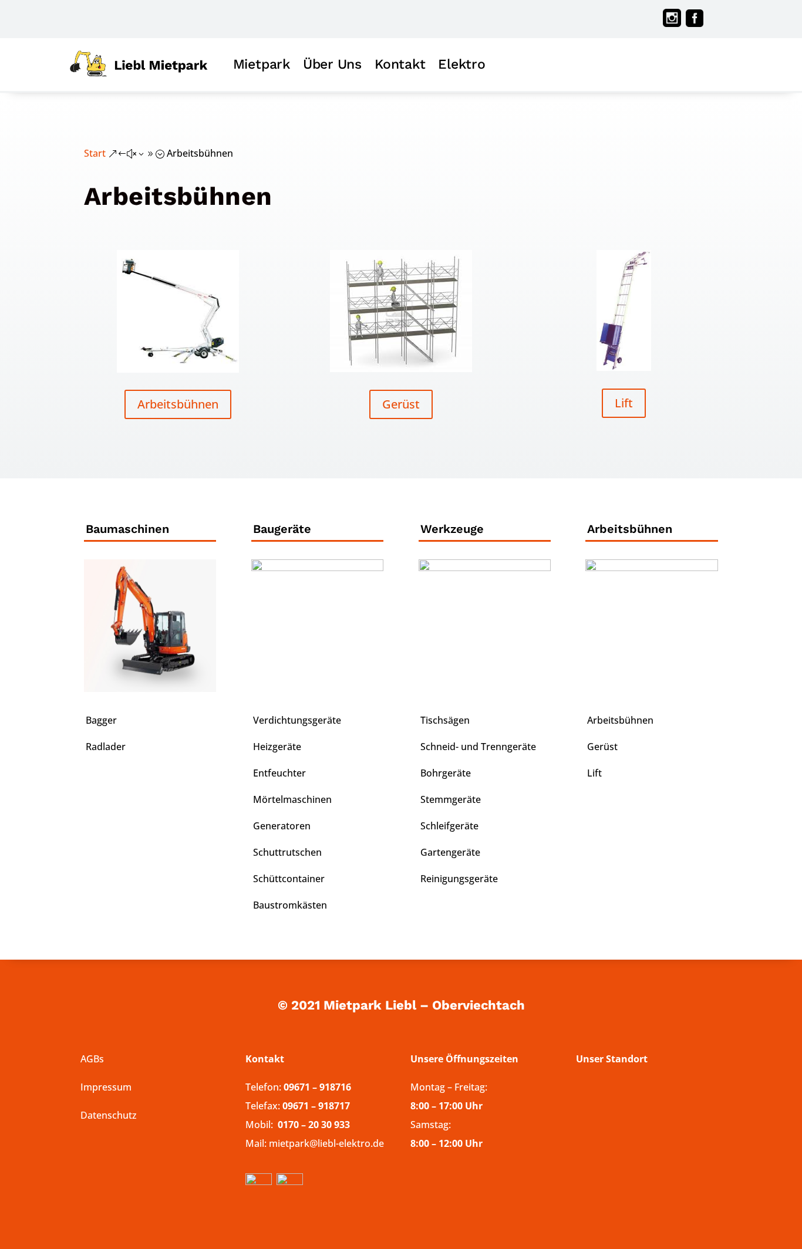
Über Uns (332, 64)
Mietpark (261, 64)
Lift (624, 403)
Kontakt (400, 64)
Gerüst (401, 404)
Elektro (461, 64)
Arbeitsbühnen (177, 404)
